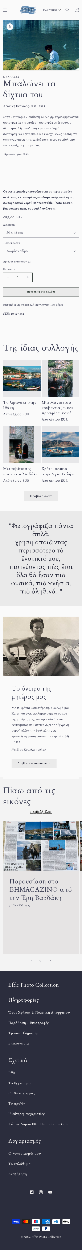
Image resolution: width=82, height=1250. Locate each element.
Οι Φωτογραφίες (21, 1093)
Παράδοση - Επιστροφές (28, 1023)
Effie (12, 1073)
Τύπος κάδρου (11, 243)
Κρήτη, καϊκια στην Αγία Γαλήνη (59, 471)
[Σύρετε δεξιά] (50, 960)
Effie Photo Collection (46, 1237)
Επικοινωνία (18, 1043)
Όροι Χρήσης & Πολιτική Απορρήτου (39, 1012)
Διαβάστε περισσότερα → (34, 763)
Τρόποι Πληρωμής (23, 1033)
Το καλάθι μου (20, 1164)
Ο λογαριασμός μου (24, 1153)
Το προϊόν (16, 1103)
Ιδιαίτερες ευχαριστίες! (26, 1114)
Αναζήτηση (17, 1174)
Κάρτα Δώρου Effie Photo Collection (38, 1124)
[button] (5, 10)
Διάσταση (9, 225)
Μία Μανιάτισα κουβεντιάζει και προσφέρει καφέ (57, 408)
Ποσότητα (9, 269)
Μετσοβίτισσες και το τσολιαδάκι (20, 471)
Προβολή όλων (41, 496)
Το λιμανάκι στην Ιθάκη (19, 405)
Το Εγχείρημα (19, 1083)
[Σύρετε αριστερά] (31, 960)
